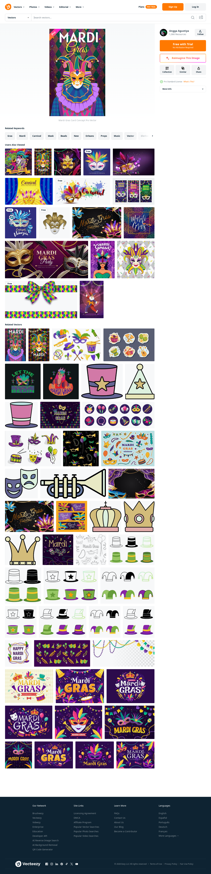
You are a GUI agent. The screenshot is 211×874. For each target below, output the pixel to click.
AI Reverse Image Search (45, 840)
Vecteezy (37, 817)
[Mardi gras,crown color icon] (105, 516)
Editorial (63, 6)
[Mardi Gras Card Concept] (15, 344)
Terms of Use (156, 863)
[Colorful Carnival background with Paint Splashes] (82, 191)
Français (163, 831)
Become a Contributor (125, 831)
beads (64, 135)
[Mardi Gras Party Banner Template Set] (133, 191)
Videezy (36, 822)
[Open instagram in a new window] (51, 864)
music (117, 135)
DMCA (77, 817)
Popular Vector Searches (86, 826)
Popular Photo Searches (86, 831)
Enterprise (37, 826)
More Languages (167, 836)
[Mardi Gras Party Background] (46, 259)
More (78, 6)
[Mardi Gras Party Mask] (43, 162)
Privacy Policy (171, 863)
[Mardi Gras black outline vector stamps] (91, 549)
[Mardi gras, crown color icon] (139, 516)
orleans (90, 135)
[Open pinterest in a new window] (61, 864)
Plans (141, 6)
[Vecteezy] (8, 7)
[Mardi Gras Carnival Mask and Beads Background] (133, 162)
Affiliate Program (82, 822)
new (76, 135)
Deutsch (163, 826)
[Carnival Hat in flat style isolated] (131, 549)
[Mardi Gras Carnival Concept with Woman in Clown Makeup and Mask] (18, 162)
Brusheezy (37, 813)
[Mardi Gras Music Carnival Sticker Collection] (128, 344)
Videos (48, 6)
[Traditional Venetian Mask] (135, 259)
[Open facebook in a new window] (46, 864)
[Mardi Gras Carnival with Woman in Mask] (103, 259)
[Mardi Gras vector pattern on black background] (81, 448)
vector (130, 135)
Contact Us (119, 817)
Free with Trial (183, 45)
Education (37, 831)
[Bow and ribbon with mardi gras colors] (41, 299)
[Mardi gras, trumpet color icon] (73, 483)
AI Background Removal (44, 844)
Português (164, 822)
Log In (195, 6)
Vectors (18, 6)
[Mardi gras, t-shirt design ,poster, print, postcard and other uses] (61, 381)
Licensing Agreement (85, 813)
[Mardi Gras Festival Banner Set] (71, 516)
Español (163, 817)
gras (9, 135)
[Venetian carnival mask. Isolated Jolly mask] (54, 222)
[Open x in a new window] (71, 864)
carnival (36, 135)
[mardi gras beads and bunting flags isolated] (123, 653)
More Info (166, 89)
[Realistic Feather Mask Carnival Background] (29, 191)
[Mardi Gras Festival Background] (131, 483)
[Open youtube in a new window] (76, 864)
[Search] (193, 17)
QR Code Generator (42, 849)
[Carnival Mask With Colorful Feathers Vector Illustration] (96, 162)
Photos (33, 6)
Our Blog (119, 826)
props (104, 135)
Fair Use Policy (186, 863)
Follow (200, 34)
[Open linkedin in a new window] (56, 864)
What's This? (189, 81)
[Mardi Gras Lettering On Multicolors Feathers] (139, 222)
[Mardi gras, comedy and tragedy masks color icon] (21, 483)
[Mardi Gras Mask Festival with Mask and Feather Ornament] (96, 222)
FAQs (116, 813)
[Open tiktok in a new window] (66, 864)
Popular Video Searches (86, 835)
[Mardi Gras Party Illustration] (92, 299)
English (162, 813)
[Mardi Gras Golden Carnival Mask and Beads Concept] (67, 162)
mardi (22, 135)
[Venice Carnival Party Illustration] (20, 222)
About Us (119, 822)
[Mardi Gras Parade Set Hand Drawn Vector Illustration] (33, 448)
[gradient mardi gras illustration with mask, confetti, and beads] (18, 754)
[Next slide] (150, 136)
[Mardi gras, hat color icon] (102, 381)
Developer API (39, 835)
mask (51, 135)
